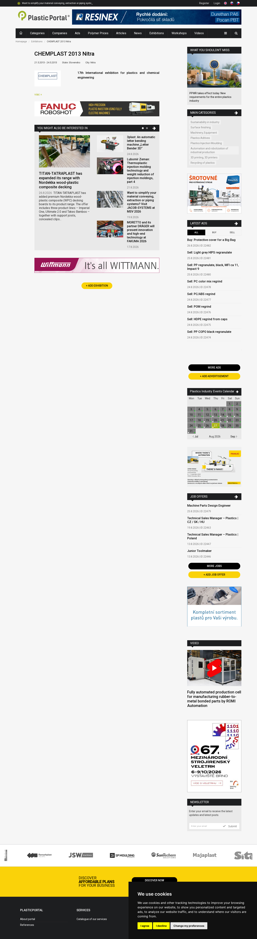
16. (237, 414)
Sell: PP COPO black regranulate (209, 332)
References (27, 924)
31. (191, 431)
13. (215, 414)
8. (230, 409)
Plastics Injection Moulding (206, 143)
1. (230, 403)
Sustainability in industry (205, 122)
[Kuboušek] (214, 194)
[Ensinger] (214, 611)
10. (191, 414)
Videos (199, 33)
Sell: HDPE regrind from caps (207, 319)
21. (223, 420)
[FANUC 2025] (96, 110)
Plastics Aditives (200, 137)
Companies (59, 33)
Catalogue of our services (92, 919)
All (196, 232)
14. (223, 414)
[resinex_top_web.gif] (156, 17)
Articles (121, 33)
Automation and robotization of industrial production (209, 150)
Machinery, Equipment (204, 132)
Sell (232, 232)
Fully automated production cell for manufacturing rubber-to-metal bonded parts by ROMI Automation (214, 699)
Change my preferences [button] (188, 925)
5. (208, 409)
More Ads (214, 367)
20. (215, 420)
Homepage (21, 41)
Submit (232, 826)
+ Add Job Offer (214, 574)
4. (199, 409)
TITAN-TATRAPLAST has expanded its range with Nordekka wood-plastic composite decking (60, 180)
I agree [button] (145, 925)
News (138, 33)
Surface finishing (201, 127)
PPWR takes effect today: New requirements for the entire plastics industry (210, 97)
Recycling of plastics (203, 162)
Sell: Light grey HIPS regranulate (209, 252)
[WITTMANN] (96, 267)
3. (191, 409)
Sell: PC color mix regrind (204, 281)
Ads (77, 33)
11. (199, 414)
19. (207, 420)
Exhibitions (156, 33)
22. (230, 420)
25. (199, 425)
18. (199, 420)
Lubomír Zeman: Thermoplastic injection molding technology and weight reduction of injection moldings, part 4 (140, 170)
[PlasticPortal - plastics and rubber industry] (44, 17)
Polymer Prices (98, 33)
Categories (37, 33)
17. (191, 420)
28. (223, 425)
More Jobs (214, 565)
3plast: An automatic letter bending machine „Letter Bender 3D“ (141, 142)
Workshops (179, 33)
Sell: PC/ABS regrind (201, 294)
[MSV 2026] (214, 756)
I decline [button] (161, 925)
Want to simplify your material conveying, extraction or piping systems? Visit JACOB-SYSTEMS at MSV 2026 (77, 3)
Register (204, 3)
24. (191, 425)
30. (237, 425)
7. (223, 409)
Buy (214, 232)
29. (230, 425)
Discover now (154, 880)
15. (230, 414)
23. (237, 420)
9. (237, 409)
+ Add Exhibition (97, 285)
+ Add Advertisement (214, 376)
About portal (27, 919)
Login (217, 3)
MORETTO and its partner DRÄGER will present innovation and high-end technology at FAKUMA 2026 (140, 232)
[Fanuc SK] (214, 467)
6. (216, 409)
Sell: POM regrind (199, 306)
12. (207, 414)
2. (237, 403)
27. (215, 425)
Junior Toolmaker (199, 551)
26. (207, 425)
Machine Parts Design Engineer (209, 505)
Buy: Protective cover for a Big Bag (211, 240)
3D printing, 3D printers (204, 157)
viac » (38, 94)
